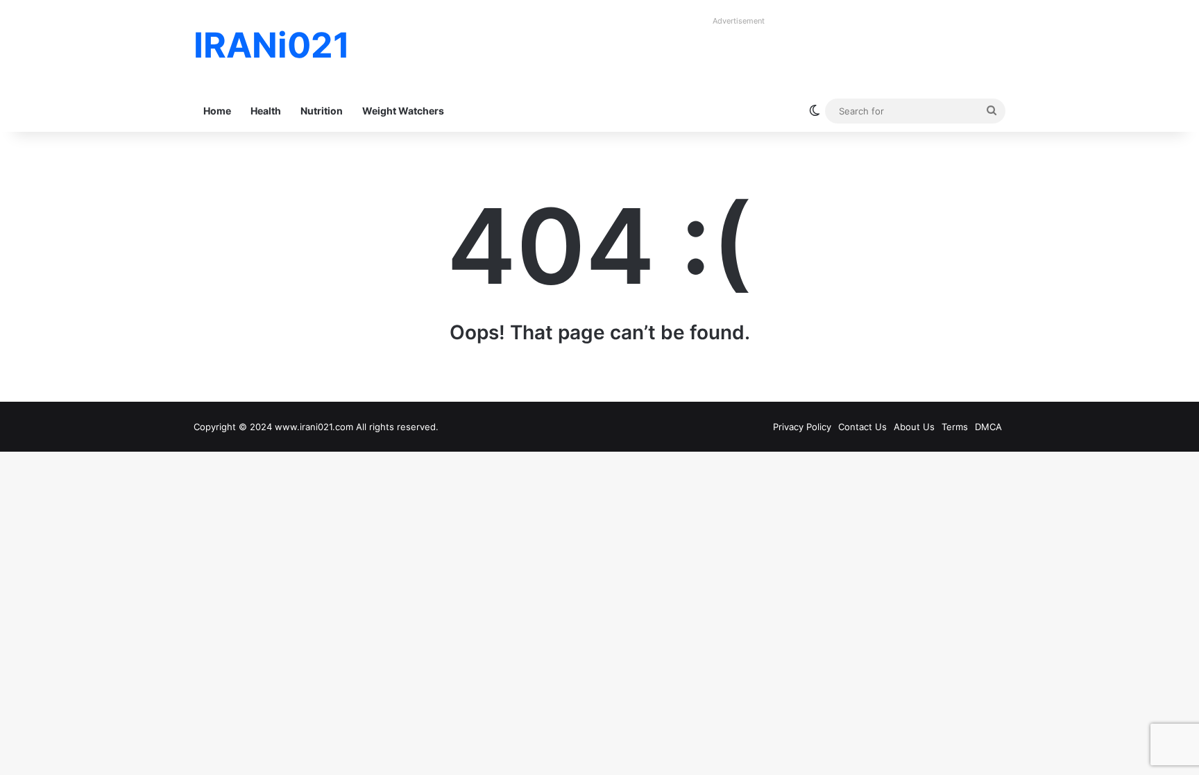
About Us (914, 426)
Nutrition (321, 111)
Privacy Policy (802, 426)
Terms (955, 426)
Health (265, 111)
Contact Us (862, 426)
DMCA (988, 426)
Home (217, 111)
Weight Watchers (403, 111)
